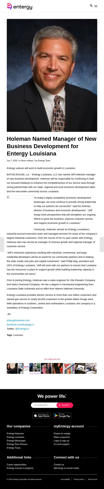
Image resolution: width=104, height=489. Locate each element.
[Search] (89, 6)
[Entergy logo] (20, 6)
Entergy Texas (13, 448)
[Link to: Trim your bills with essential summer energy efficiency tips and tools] (23, 368)
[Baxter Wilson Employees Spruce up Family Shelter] (102, 244)
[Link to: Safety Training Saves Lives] (57, 368)
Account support (61, 444)
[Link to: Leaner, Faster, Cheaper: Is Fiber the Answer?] (91, 368)
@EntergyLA (22, 328)
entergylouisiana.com (18, 320)
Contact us (59, 464)
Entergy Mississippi (16, 441)
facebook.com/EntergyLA (20, 324)
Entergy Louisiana (15, 437)
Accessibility (65, 479)
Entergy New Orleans (17, 444)
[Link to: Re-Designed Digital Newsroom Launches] (80, 368)
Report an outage (62, 433)
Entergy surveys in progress (20, 468)
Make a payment (62, 437)
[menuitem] (89, 6)
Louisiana (18, 335)
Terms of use (92, 479)
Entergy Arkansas (15, 433)
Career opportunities (16, 464)
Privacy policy (79, 479)
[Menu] (95, 6)
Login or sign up (61, 441)
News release (27, 161)
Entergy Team (44, 161)
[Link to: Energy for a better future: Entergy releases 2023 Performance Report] (34, 368)
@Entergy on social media (66, 468)
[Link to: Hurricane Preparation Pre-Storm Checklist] (68, 368)
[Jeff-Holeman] (52, 75)
